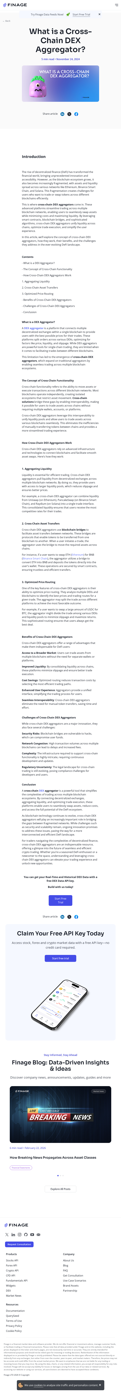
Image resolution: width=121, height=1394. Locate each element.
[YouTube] (32, 1235)
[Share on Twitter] (69, 114)
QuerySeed (12, 1316)
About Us (68, 1260)
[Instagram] (19, 1235)
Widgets (11, 1285)
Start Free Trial (81, 14)
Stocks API (12, 1260)
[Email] (38, 1235)
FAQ (65, 1270)
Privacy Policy (14, 1326)
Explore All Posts (60, 1189)
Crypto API (12, 1270)
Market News (13, 1295)
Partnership (70, 1290)
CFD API (10, 1275)
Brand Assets (71, 1285)
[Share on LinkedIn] (62, 114)
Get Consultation (73, 1275)
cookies (38, 1385)
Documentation (15, 1311)
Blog (65, 1265)
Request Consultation (19, 1244)
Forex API (11, 1265)
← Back (6, 20)
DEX (8, 1290)
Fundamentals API (16, 1280)
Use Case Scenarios (74, 1280)
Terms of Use (14, 1321)
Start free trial (60, 958)
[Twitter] (7, 1235)
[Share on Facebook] (76, 114)
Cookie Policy (14, 1331)
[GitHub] (26, 1235)
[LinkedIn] (13, 1235)
